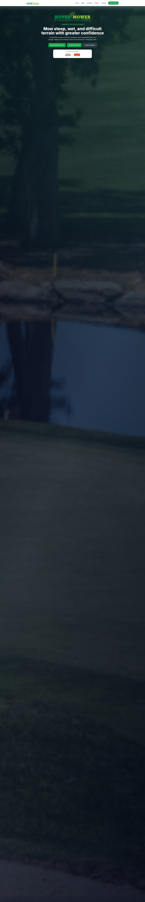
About (83, 3)
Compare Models (90, 45)
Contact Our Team (74, 45)
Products (89, 3)
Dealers (97, 3)
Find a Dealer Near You (57, 45)
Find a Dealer (113, 3)
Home (77, 3)
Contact (103, 3)
